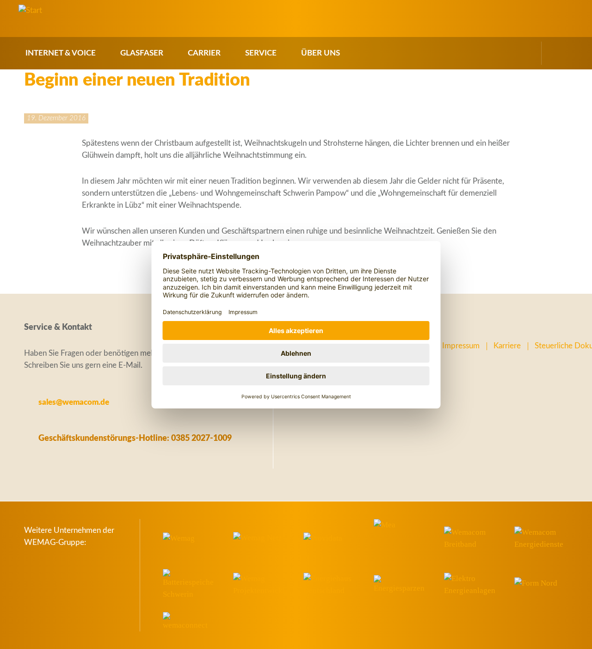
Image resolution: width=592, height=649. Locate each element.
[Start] (30, 10)
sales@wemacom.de (73, 402)
